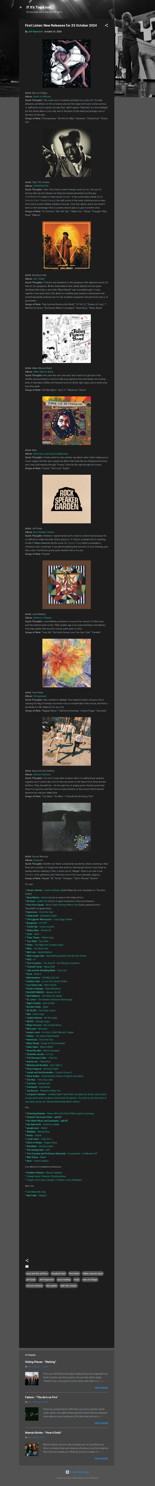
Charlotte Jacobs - (40, 1054)
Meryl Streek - (46, 1043)
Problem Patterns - (44, 1172)
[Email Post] (27, 1267)
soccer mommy (34, 1285)
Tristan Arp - (40, 926)
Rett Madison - (44, 996)
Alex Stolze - (36, 1157)
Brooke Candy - (37, 1006)
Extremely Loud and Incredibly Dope (50, 453)
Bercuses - (37, 1028)
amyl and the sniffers (37, 1273)
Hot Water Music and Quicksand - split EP (47, 1120)
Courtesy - (38, 1083)
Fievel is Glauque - (43, 988)
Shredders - (40, 1146)
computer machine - (65, 1098)
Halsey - (43, 1036)
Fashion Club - (47, 981)
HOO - (31, 959)
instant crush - (50, 1032)
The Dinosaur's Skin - (42, 1058)
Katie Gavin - (40, 1047)
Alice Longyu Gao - (56, 955)
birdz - (38, 1160)
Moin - (37, 948)
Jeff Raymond (46, 1279)
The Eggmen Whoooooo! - (49, 919)
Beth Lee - (39, 952)
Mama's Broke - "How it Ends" (43, 1432)
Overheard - (38, 1087)
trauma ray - (39, 1061)
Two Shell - (37, 941)
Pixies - (45, 945)
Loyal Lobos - (39, 1139)
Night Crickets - (40, 1003)
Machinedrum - (43, 977)
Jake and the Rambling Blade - (47, 970)
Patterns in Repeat (42, 617)
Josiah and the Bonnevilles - (49, 1072)
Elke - (35, 1014)
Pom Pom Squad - (52, 904)
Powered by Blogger (79, 1472)
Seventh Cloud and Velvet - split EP (44, 1117)
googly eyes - (37, 1128)
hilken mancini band (92, 1273)
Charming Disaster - (60, 1113)
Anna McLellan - (43, 1050)
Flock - (34, 974)
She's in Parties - (42, 1142)
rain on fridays (90, 1279)
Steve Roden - (55, 1076)
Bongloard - (37, 923)
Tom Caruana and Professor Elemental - (62, 1153)
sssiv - (34, 934)
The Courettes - (53, 963)
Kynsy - (34, 1135)
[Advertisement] (126, 64)
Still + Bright (39, 278)
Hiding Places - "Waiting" (40, 1361)
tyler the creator (69, 1285)
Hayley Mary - (39, 930)
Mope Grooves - (44, 1025)
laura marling (64, 1279)
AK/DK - (38, 1021)
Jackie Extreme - (42, 1017)
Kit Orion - (37, 901)
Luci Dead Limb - (41, 985)
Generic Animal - (44, 890)
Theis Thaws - (40, 937)
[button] (106, 26)
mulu (76, 1279)
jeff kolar (30, 1279)
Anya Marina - (38, 897)
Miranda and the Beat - (44, 1065)
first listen (74, 1273)
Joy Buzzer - (44, 1090)
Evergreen (38, 860)
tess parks (51, 1285)
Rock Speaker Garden (43, 532)
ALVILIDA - (41, 1010)
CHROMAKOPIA (40, 186)
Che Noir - (40, 1079)
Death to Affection (42, 96)
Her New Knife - (43, 1124)
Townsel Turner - (41, 966)
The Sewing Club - (38, 1150)
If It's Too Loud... (40, 7)
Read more (101, 1388)
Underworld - (42, 915)
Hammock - (40, 912)
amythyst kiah (58, 1273)
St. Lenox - (49, 999)
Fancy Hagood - (42, 1068)
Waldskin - (38, 1131)
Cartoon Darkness (42, 774)
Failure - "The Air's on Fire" (41, 1397)
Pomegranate (39, 696)
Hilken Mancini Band (43, 371)
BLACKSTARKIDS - (43, 992)
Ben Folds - (37, 1195)
